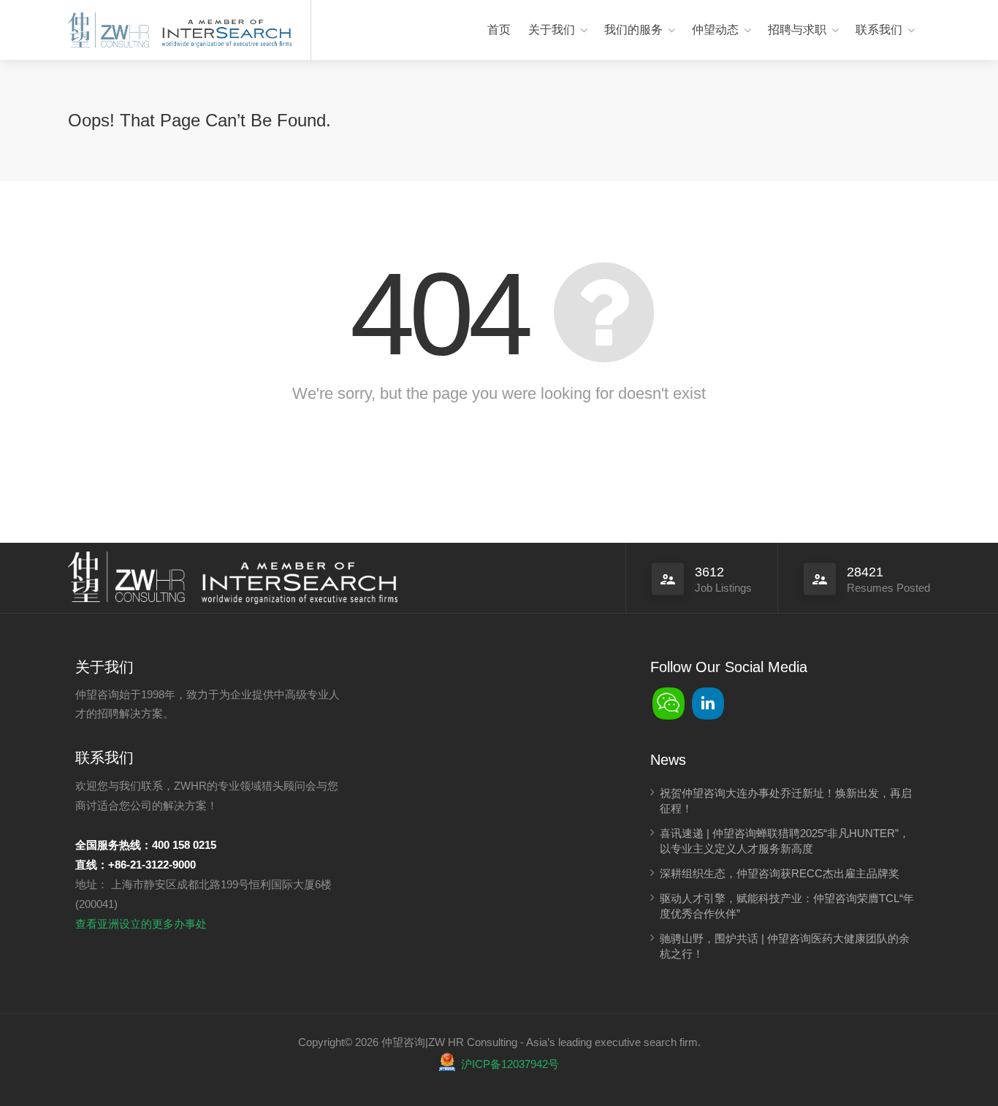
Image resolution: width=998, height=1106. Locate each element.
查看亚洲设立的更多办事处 (141, 924)
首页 (499, 29)
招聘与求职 (797, 29)
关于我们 (551, 29)
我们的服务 (633, 29)
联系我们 (879, 29)
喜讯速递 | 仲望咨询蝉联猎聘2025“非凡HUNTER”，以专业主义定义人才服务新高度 (785, 841)
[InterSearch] (225, 31)
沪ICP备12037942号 (510, 1064)
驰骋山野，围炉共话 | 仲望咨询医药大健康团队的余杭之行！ (785, 946)
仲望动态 (715, 29)
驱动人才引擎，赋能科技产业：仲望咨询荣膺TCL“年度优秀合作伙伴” (787, 906)
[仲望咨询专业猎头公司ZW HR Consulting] (108, 31)
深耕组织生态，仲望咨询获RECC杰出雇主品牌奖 (779, 873)
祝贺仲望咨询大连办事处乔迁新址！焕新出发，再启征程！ (786, 801)
